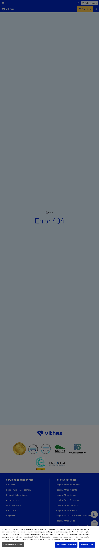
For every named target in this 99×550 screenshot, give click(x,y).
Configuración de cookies (12, 545)
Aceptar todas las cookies (66, 545)
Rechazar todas (87, 545)
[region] (49, 538)
